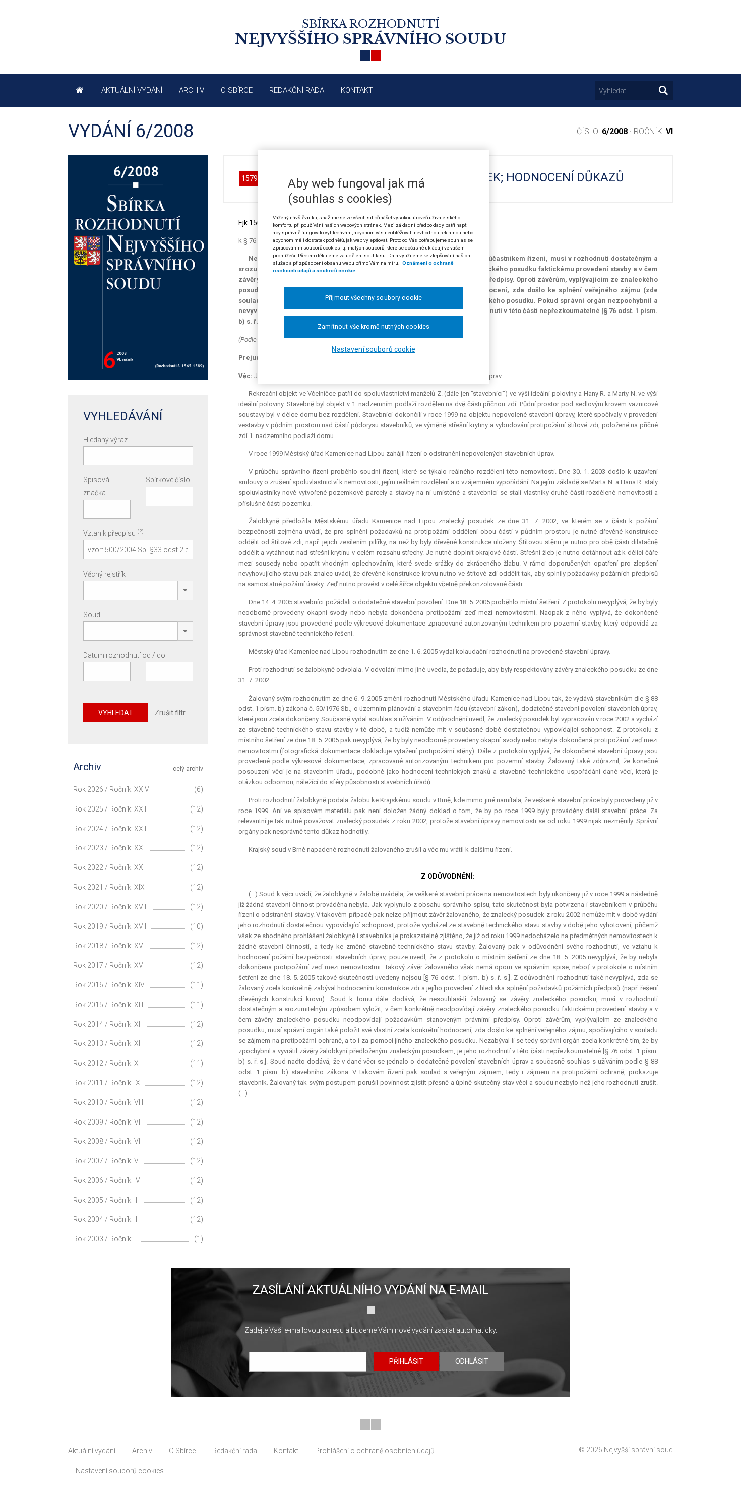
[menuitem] (80, 90)
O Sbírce (237, 90)
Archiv (191, 90)
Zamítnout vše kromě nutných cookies (373, 326)
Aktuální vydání (131, 90)
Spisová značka (96, 486)
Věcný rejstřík (104, 574)
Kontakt (357, 90)
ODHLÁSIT (471, 1361)
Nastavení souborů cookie (373, 349)
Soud (91, 615)
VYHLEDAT (115, 713)
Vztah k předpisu (113, 532)
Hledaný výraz (105, 439)
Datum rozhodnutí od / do (124, 655)
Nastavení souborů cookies (120, 1471)
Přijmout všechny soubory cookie (373, 297)
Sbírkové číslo (168, 480)
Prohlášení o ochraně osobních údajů (375, 1451)
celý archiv (188, 768)
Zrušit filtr (170, 713)
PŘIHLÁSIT (406, 1361)
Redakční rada (296, 90)
